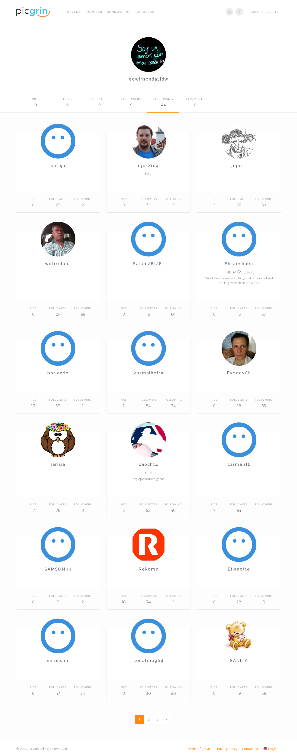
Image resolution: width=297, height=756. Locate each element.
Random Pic (118, 12)
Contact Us (250, 748)
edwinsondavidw (148, 79)
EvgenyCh (239, 372)
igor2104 (148, 165)
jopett (239, 165)
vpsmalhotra (149, 372)
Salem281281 (148, 263)
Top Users (144, 12)
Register (273, 11)
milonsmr (58, 660)
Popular (94, 12)
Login (255, 11)
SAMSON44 (58, 569)
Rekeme (149, 569)
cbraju (58, 165)
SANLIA (239, 660)
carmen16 (239, 464)
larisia (58, 464)
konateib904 (149, 660)
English (273, 748)
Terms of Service (199, 748)
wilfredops (58, 263)
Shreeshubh (239, 263)
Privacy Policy (227, 748)
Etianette (239, 569)
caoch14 (148, 464)
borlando (58, 372)
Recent (74, 12)
